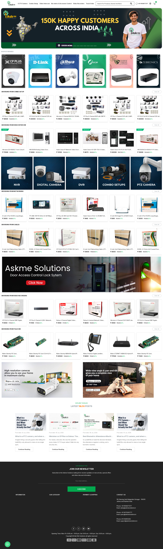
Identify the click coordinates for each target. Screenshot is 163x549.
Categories (19, 498)
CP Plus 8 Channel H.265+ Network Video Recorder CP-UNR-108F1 (13, 313)
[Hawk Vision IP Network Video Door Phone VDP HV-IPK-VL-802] (41, 131)
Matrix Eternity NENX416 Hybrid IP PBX (39, 347)
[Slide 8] (91, 39)
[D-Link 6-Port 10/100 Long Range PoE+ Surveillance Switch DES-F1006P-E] (122, 197)
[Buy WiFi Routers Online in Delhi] (81, 268)
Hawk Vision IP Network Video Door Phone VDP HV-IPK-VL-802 (40, 143)
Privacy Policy (87, 498)
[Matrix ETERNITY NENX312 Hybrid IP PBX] (95, 335)
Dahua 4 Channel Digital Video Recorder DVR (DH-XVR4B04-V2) (39, 313)
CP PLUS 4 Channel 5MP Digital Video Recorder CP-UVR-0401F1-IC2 (121, 313)
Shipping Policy (20, 508)
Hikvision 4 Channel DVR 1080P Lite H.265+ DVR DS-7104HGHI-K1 (94, 313)
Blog (17, 503)
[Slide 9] (95, 39)
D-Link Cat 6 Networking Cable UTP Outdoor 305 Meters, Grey (67, 242)
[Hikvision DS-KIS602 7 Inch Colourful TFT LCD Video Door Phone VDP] (149, 131)
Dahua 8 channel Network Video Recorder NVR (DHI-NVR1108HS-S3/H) (66, 313)
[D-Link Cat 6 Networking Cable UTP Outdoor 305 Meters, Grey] (68, 231)
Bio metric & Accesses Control (61, 3)
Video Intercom (45, 3)
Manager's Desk (21, 510)
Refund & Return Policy (90, 492)
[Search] (131, 4)
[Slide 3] (74, 39)
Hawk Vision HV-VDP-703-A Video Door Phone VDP (67, 143)
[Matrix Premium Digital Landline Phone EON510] (68, 335)
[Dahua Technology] (41, 64)
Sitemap (18, 513)
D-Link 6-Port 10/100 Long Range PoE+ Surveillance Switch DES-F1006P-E (120, 209)
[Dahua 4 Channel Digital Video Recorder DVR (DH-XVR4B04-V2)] (41, 302)
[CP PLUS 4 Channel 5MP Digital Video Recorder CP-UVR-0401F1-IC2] (122, 302)
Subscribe (81, 482)
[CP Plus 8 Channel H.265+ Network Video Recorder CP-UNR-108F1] (14, 302)
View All (156, 85)
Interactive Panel (54, 508)
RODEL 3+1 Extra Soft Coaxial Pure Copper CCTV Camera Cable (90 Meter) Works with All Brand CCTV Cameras (13, 242)
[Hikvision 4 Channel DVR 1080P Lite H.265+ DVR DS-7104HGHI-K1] (95, 302)
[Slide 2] (71, 39)
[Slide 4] (78, 39)
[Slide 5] (81, 39)
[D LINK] (14, 64)
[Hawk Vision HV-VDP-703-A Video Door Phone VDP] (68, 131)
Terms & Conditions (89, 495)
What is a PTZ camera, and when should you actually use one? (41, 430)
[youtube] (88, 522)
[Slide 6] (84, 39)
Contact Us (19, 505)
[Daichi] (68, 64)
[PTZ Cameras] (146, 166)
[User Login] (150, 4)
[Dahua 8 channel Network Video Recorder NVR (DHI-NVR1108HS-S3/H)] (68, 302)
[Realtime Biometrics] (149, 64)
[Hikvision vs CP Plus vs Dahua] (64, 415)
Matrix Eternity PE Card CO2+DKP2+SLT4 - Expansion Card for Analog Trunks (121, 347)
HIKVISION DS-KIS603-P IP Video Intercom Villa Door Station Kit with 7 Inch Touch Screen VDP (121, 143)
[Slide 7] (88, 39)
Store (17, 500)
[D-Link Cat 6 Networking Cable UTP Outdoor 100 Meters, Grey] (95, 231)
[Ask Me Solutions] (11, 3)
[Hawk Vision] (95, 64)
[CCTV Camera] (49, 166)
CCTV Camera (22, 3)
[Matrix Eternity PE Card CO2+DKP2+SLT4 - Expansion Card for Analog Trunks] (122, 335)
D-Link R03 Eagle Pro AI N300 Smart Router (94, 209)
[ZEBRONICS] (122, 64)
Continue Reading (24, 442)
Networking (53, 500)
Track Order (90, 3)
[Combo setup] (114, 166)
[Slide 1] (68, 39)
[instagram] (78, 522)
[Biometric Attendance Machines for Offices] (98, 415)
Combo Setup (33, 3)
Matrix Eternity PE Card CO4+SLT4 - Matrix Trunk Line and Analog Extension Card (13, 347)
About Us (18, 495)
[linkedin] (83, 522)
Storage (51, 510)
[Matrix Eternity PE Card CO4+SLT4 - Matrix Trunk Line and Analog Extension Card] (14, 335)
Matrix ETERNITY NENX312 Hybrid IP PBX (94, 347)
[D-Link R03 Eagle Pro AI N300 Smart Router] (95, 197)
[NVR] (17, 166)
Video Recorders (78, 3)
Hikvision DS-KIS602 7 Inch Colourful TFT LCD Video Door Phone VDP (148, 143)
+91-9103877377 (143, 3)
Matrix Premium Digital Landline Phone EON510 (65, 347)
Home (17, 492)
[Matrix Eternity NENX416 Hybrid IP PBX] (41, 335)
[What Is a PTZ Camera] (30, 415)
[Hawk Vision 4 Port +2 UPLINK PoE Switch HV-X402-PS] (68, 197)
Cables (51, 503)
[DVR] (81, 166)
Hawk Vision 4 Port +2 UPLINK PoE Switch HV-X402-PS (67, 209)
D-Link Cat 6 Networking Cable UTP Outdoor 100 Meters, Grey (94, 242)
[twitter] (73, 522)
